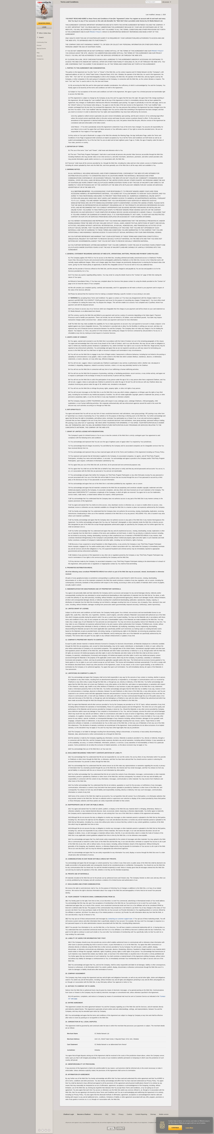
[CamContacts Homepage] (44, 11)
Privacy (121, 1114)
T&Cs (113, 1114)
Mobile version (163, 1114)
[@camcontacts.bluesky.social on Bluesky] (42, 1130)
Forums (39, 45)
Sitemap (153, 1114)
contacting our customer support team (120, 919)
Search (41, 37)
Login (44, 27)
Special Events (41, 48)
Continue (175, 1128)
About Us (39, 56)
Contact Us (40, 59)
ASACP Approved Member (120, 1128)
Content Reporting (141, 1114)
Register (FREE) (44, 23)
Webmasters (98, 1114)
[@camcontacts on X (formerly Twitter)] (39, 1130)
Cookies (129, 1114)
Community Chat (42, 42)
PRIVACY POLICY (95, 32)
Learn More (189, 1128)
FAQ (38, 53)
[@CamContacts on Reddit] (45, 1130)
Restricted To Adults (111, 1128)
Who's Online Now (45, 33)
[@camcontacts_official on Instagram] (49, 1130)
